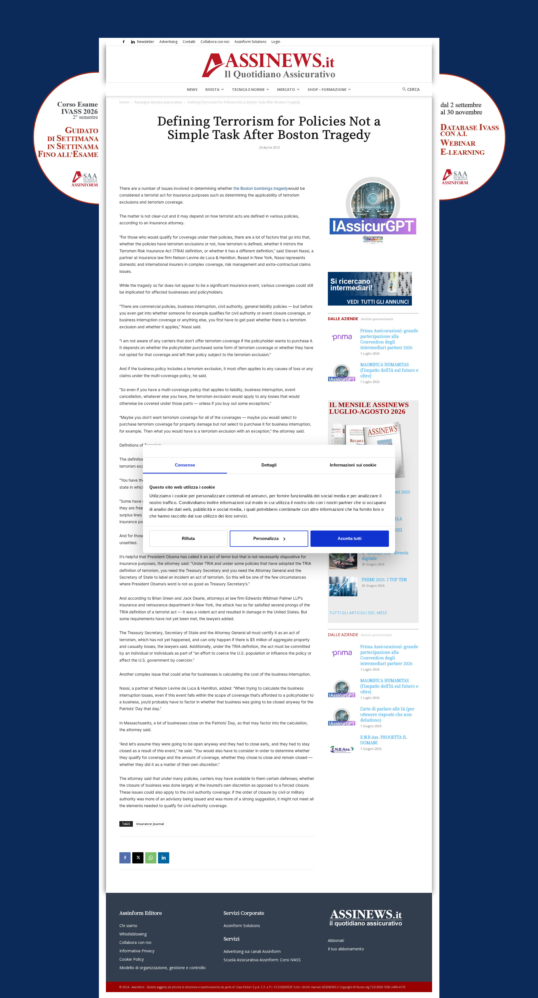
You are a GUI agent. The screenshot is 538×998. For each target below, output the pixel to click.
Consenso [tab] (185, 465)
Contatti (189, 41)
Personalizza (266, 538)
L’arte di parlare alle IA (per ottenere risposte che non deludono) (387, 714)
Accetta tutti (349, 538)
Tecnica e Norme (248, 89)
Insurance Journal (150, 824)
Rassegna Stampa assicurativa (158, 102)
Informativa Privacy (136, 950)
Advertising (168, 41)
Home (124, 102)
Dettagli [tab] (269, 465)
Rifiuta (188, 538)
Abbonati (336, 940)
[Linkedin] (133, 42)
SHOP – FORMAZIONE (327, 89)
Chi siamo (128, 925)
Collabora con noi (215, 41)
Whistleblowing (133, 934)
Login (276, 41)
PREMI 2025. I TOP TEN (384, 579)
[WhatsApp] (150, 857)
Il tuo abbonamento (346, 948)
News (192, 89)
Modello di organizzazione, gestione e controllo (162, 967)
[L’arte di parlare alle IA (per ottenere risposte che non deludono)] (342, 716)
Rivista (212, 89)
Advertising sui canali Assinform (252, 951)
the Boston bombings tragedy (260, 188)
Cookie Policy (131, 959)
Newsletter (145, 41)
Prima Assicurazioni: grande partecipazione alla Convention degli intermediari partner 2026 (389, 339)
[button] (409, 89)
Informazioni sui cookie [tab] (353, 465)
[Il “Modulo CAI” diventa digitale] (343, 559)
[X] (137, 857)
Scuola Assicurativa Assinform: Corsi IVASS (262, 959)
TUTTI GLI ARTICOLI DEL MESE (358, 612)
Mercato (286, 89)
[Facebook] (123, 42)
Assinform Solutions (250, 41)
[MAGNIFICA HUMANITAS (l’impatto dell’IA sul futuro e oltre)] (342, 371)
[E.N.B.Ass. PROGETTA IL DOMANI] (342, 744)
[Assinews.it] (269, 64)
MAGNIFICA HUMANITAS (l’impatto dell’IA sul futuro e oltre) (389, 370)
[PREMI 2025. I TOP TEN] (343, 586)
